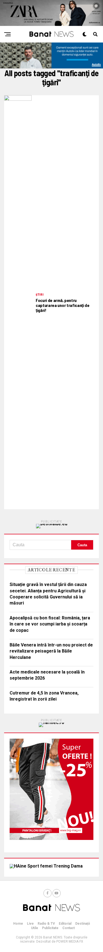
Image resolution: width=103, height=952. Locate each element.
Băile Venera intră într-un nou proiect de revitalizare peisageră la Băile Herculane (51, 651)
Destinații (82, 924)
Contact (68, 928)
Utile (34, 928)
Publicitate (50, 928)
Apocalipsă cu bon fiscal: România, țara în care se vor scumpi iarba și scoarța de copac (50, 624)
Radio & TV (46, 924)
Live (30, 924)
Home (18, 924)
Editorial (65, 924)
